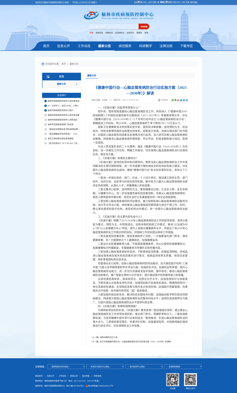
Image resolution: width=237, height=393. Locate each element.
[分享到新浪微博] (178, 100)
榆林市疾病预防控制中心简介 (60, 110)
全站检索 (143, 27)
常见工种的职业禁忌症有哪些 (60, 139)
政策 (146, 33)
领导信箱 (97, 376)
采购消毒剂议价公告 (108, 337)
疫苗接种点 (120, 33)
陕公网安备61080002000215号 (100, 386)
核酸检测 (109, 33)
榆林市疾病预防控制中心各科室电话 (63, 101)
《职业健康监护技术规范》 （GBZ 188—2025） (64, 134)
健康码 (139, 33)
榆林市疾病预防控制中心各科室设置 (63, 115)
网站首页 (39, 376)
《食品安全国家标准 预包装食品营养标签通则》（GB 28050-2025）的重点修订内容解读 (64, 129)
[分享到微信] (173, 100)
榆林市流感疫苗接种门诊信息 (60, 124)
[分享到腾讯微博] (181, 100)
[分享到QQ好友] (175, 100)
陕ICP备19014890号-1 (75, 386)
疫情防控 (130, 33)
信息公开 (63, 46)
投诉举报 (85, 376)
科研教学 (145, 46)
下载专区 (186, 46)
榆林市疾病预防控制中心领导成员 (62, 120)
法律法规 (166, 46)
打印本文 (164, 100)
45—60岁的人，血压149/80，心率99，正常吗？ (64, 106)
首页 (46, 46)
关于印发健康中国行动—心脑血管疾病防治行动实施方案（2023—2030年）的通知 (135, 342)
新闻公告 (74, 376)
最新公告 (104, 46)
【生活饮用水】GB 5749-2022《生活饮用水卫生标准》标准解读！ (64, 143)
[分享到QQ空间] (184, 100)
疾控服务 (125, 46)
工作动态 (84, 46)
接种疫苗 (99, 33)
